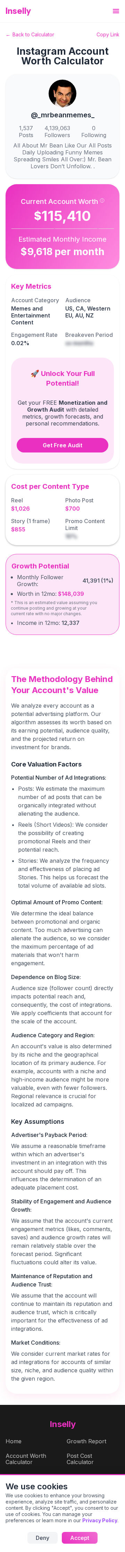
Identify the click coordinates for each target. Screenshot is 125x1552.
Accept (79, 1537)
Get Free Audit (62, 445)
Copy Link (108, 34)
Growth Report (86, 1441)
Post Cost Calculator (80, 1459)
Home (14, 1441)
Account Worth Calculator (26, 1459)
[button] (115, 11)
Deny (42, 1537)
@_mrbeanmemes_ (62, 115)
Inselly (18, 11)
